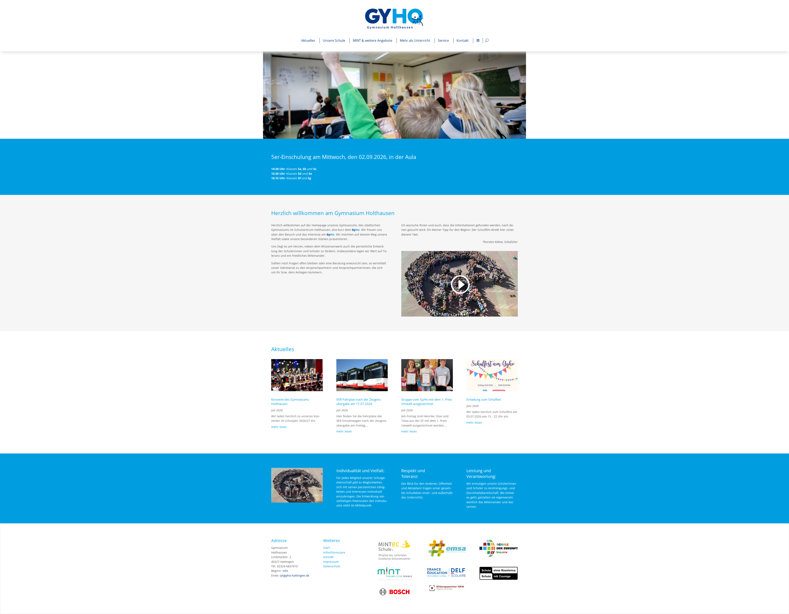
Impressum (331, 562)
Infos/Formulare (334, 552)
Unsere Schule (334, 40)
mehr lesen (279, 427)
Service (443, 40)
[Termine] (478, 40)
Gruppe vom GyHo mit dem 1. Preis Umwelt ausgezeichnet (426, 401)
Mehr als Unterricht (415, 40)
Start (326, 548)
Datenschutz (331, 566)
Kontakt (463, 40)
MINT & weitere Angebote (372, 40)
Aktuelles (308, 40)
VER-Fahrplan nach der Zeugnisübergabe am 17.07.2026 (358, 401)
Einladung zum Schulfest (483, 399)
